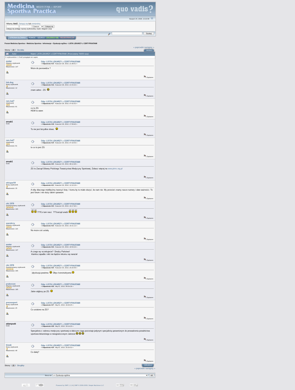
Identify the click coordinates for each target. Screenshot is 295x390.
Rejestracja (67, 38)
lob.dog (9, 82)
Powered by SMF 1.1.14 (64, 385)
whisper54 (11, 183)
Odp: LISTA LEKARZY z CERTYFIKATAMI (60, 61)
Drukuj (149, 50)
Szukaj (41, 38)
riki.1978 (10, 203)
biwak (9, 345)
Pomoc (32, 38)
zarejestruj (35, 24)
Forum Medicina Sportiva (15, 43)
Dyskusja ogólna (60, 43)
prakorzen (11, 284)
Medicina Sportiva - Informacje (39, 43)
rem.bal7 (10, 101)
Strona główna (18, 38)
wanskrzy (10, 223)
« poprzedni (138, 47)
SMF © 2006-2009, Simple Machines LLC (89, 385)
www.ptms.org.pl (115, 168)
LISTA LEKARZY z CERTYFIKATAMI (83, 43)
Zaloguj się (23, 24)
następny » (149, 47)
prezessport (11, 302)
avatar (9, 61)
